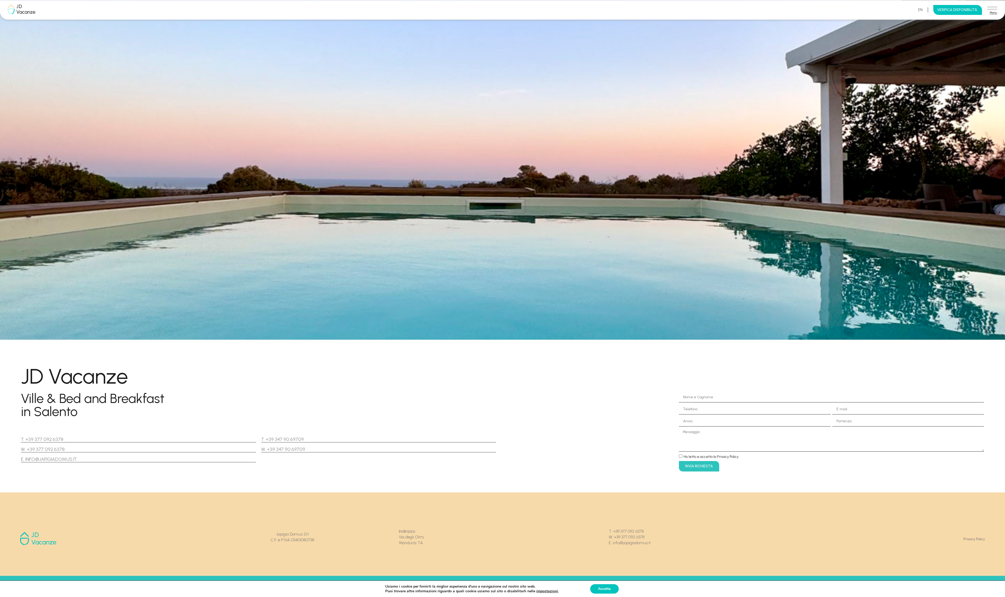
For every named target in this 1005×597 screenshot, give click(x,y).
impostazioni (547, 591)
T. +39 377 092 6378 (42, 439)
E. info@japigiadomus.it (49, 459)
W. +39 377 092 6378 (43, 449)
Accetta (604, 588)
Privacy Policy (974, 539)
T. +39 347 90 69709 (282, 439)
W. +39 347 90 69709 (283, 449)
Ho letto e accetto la (711, 456)
